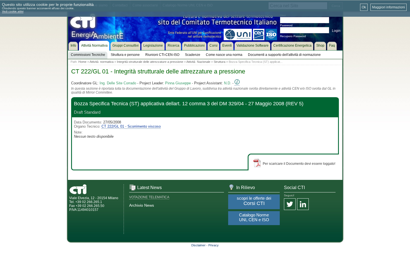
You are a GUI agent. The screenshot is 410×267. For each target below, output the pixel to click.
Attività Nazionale (198, 61)
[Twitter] (290, 204)
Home (82, 61)
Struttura (219, 61)
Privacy (213, 245)
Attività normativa (102, 61)
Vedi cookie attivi (12, 11)
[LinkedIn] (303, 204)
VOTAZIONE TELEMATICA (149, 197)
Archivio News (141, 205)
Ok (364, 7)
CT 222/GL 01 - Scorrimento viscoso (131, 126)
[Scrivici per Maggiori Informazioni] (237, 83)
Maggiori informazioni (388, 7)
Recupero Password (293, 36)
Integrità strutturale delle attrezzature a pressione (150, 61)
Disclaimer (198, 245)
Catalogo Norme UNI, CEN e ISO (254, 217)
